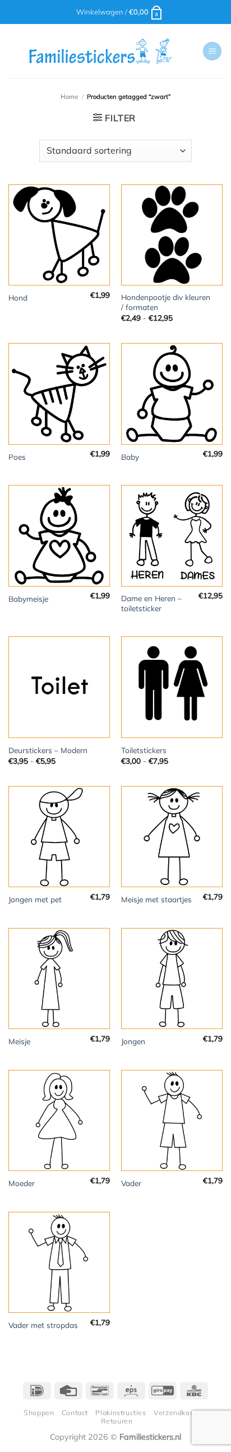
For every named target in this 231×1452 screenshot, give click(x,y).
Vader (131, 1183)
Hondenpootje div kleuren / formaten (165, 302)
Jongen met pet (35, 899)
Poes (17, 456)
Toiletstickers (144, 750)
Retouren (116, 1421)
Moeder (21, 1183)
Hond (17, 297)
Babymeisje (28, 598)
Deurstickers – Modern (47, 750)
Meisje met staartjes (156, 899)
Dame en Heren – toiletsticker (151, 603)
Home (69, 97)
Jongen (133, 1041)
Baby (130, 456)
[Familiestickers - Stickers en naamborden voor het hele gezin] (101, 51)
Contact (75, 1412)
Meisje (19, 1041)
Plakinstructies (120, 1412)
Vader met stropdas (43, 1325)
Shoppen (39, 1412)
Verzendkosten (179, 1412)
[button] (119, 11)
